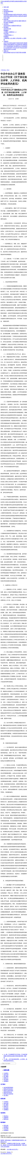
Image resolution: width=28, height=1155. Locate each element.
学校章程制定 (9, 46)
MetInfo (9, 1152)
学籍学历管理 (19, 43)
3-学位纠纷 (18, 38)
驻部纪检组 (8, 1140)
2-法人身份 (12, 38)
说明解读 (11, 22)
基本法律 (13, 21)
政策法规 (6, 19)
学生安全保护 (23, 47)
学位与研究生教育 (11, 43)
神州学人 (22, 1140)
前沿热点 (8, 25)
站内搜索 (23, 52)
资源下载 (18, 52)
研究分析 (8, 28)
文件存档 (13, 49)
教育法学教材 (7, 52)
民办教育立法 (17, 46)
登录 (5, 7)
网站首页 (6, 9)
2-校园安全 (11, 32)
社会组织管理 (8, 47)
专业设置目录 (18, 44)
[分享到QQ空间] (22, 100)
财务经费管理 (11, 44)
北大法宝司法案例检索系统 (14, 1145)
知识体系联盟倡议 (8, 11)
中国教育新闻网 (15, 1140)
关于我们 (6, 13)
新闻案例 (6, 30)
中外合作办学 (16, 47)
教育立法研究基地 (8, 1090)
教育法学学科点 (14, 16)
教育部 (2, 1140)
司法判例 (6, 33)
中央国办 (8, 21)
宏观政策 (13, 25)
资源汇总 (6, 51)
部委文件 (24, 21)
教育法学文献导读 (8, 1093)
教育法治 (18, 25)
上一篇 (15, 1056)
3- (14, 32)
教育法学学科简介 (18, 14)
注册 (7, 7)
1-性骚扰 (6, 32)
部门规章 (18, 21)
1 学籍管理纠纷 (8, 35)
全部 (5, 21)
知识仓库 (13, 52)
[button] (3, 70)
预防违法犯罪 (7, 49)
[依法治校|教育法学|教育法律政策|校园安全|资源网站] (14, 2)
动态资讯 (6, 24)
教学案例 (6, 27)
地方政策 (6, 22)
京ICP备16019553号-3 (12, 1149)
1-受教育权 (6, 38)
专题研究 (6, 41)
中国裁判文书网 (11, 1143)
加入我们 (7, 17)
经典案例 (6, 36)
